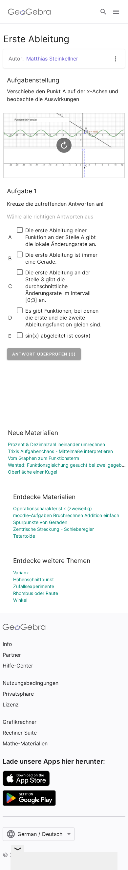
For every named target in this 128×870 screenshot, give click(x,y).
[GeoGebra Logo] (29, 12)
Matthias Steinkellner (52, 58)
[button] (44, 354)
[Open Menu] (116, 12)
